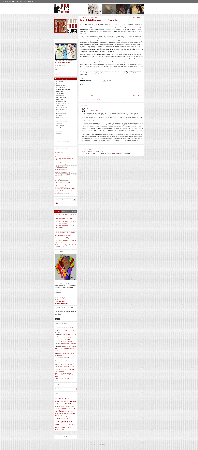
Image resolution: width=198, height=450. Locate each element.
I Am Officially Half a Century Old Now (65, 232)
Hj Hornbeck (70, 156)
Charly (56, 69)
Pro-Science (59, 131)
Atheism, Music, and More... (63, 89)
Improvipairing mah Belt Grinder (89, 17)
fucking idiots (66, 411)
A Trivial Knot (59, 81)
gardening (72, 411)
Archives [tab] (74, 211)
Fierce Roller (59, 99)
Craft (61, 406)
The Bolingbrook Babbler (62, 141)
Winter (62, 429)
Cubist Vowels (60, 93)
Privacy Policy (12, 1)
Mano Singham (60, 117)
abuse (56, 398)
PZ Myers (65, 167)
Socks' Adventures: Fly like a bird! (63, 218)
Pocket (104, 80)
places (70, 421)
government (69, 413)
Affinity (58, 83)
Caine (56, 67)
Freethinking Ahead (61, 101)
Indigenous (67, 416)
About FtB (5, 1)
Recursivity (59, 133)
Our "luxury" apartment (60, 162)
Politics (57, 424)
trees (56, 429)
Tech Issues (19, 1)
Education (62, 408)
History (57, 416)
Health (74, 413)
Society (56, 427)
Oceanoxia (59, 123)
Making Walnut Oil (137, 17)
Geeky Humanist (60, 105)
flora (61, 411)
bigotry (73, 401)
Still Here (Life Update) (60, 187)
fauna (73, 408)
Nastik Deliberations (61, 121)
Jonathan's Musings (61, 113)
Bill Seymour (59, 91)
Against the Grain (60, 85)
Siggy (66, 164)
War (107, 100)
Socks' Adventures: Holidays (62, 238)
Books (63, 403)
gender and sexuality (60, 413)
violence (59, 429)
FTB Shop (25, 1)
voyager (57, 74)
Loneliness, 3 (58, 154)
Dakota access (71, 406)
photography (61, 421)
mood (59, 418)
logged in (90, 151)
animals (61, 398)
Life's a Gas (59, 115)
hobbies (62, 416)
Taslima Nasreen (60, 139)
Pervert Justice (60, 125)
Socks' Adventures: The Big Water (63, 235)
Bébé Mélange (66, 180)
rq (55, 72)
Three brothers (59, 166)
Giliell (56, 71)
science (66, 424)
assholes (64, 401)
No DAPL (67, 418)
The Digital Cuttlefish (61, 143)
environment (68, 408)
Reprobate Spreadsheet (62, 135)
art (66, 398)
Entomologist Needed (60, 179)
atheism (69, 401)
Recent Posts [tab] (57, 211)
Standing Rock (61, 427)
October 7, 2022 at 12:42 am (93, 110)
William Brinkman (72, 188)
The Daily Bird (69, 427)
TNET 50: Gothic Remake (66, 341)
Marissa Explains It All (62, 119)
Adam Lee (68, 185)
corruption (57, 406)
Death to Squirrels (61, 97)
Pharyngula (59, 127)
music (63, 418)
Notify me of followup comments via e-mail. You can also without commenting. (107, 153)
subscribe (116, 153)
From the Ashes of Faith (62, 103)
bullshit (68, 404)
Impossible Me (60, 109)
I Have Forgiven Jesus (61, 107)
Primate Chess (60, 129)
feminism (57, 411)
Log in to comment (116, 100)
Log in (56, 203)
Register (57, 202)
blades (59, 403)
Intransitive (59, 111)
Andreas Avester (60, 87)
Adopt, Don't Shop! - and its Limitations (65, 230)
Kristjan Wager (66, 193)
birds (56, 404)
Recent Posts (31, 1)
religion (62, 424)
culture (66, 406)
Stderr (58, 137)
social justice (71, 424)
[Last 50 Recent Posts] (59, 152)
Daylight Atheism (60, 95)
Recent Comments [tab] (66, 211)
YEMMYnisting (60, 145)
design (57, 408)
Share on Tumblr (88, 80)
